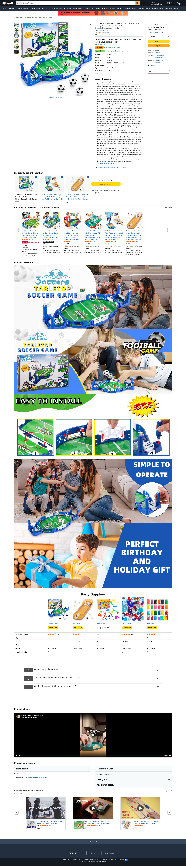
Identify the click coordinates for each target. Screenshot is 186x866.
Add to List (152, 72)
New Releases (57, 8)
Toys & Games (18, 18)
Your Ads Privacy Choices (116, 860)
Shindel (157, 52)
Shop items (119, 51)
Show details (98, 194)
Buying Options (104, 628)
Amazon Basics (35, 8)
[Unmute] (170, 755)
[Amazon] (8, 3)
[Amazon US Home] (73, 854)
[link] (52, 183)
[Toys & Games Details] (162, 8)
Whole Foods (77, 8)
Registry (127, 8)
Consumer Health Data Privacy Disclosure (95, 860)
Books (98, 8)
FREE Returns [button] (100, 44)
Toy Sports (42, 18)
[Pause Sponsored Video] (63, 813)
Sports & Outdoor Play (30, 18)
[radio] (16, 25)
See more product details (105, 164)
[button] (5, 8)
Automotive (168, 8)
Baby (176, 8)
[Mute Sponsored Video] (63, 817)
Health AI (12, 8)
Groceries (67, 8)
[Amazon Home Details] (149, 8)
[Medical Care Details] (27, 8)
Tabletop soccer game (29, 718)
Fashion (119, 8)
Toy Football (49, 18)
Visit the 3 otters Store (102, 30)
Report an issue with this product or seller (112, 167)
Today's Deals (89, 8)
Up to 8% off (100, 51)
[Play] (16, 755)
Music (134, 8)
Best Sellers (46, 8)
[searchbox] (78, 3)
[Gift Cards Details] (110, 8)
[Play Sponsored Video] (93, 808)
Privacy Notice (77, 860)
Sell (113, 8)
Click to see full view (56, 97)
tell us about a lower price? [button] (38, 777)
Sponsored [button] (17, 793)
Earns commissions (37, 715)
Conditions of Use (66, 860)
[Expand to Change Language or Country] (99, 853)
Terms (119, 47)
